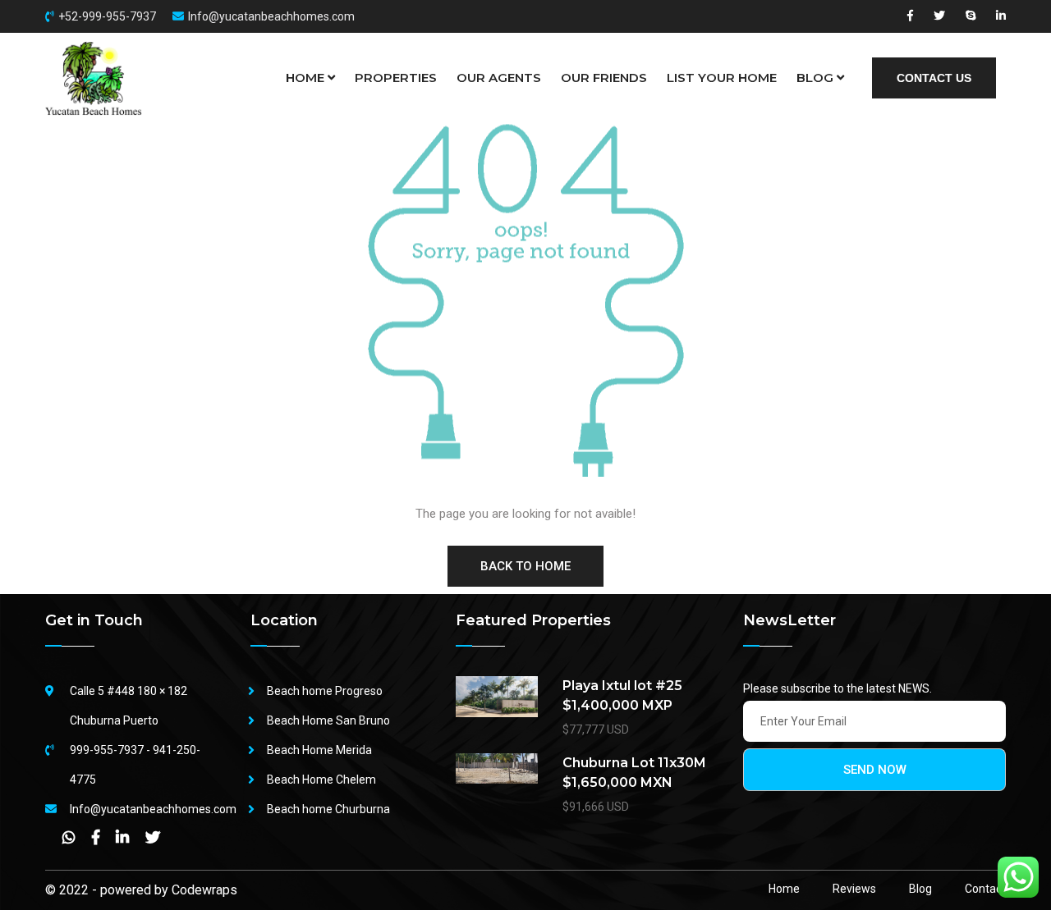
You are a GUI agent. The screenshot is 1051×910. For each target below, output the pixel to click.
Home (784, 888)
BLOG (814, 77)
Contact (985, 888)
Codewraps (204, 890)
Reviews (854, 888)
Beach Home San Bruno (328, 720)
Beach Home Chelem (321, 779)
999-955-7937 (107, 750)
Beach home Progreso (325, 690)
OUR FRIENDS (604, 77)
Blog (920, 888)
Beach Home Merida (319, 750)
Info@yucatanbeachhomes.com (271, 16)
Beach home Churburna (328, 809)
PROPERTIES (396, 77)
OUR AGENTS (499, 77)
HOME (305, 77)
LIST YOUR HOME (722, 77)
